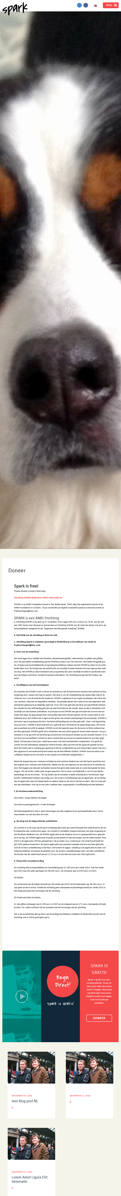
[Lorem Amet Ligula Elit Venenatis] (31, 1144)
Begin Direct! (62, 981)
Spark (15, 8)
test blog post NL (25, 1101)
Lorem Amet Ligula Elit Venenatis (30, 1179)
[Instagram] (79, 5)
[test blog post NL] (31, 1068)
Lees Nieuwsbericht (12, 1108)
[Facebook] (85, 5)
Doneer (99, 1018)
